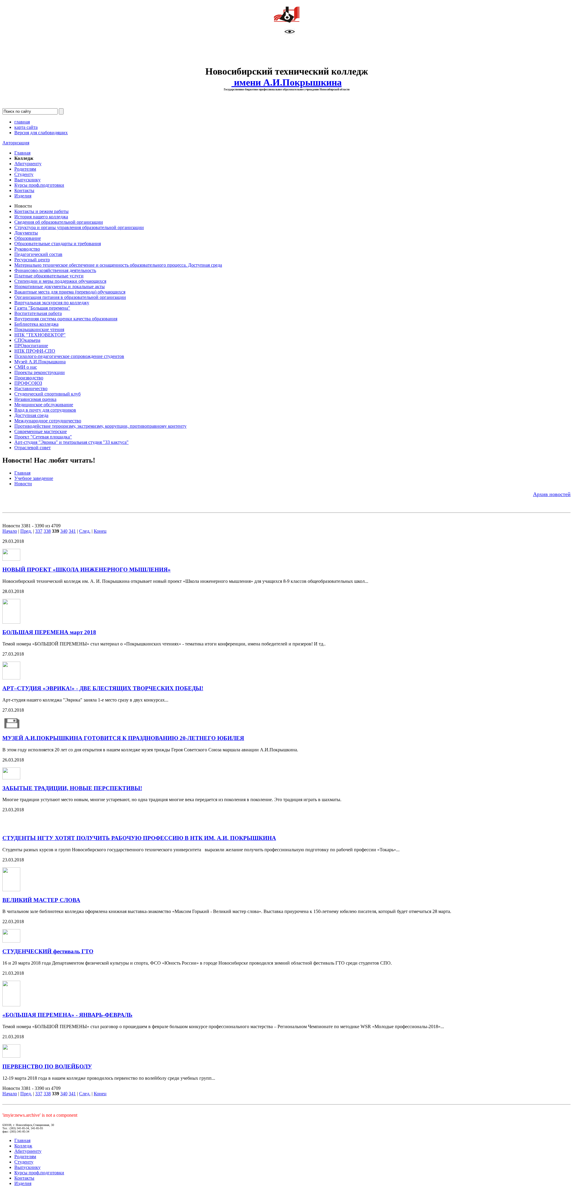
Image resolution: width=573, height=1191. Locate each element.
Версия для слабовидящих (41, 132)
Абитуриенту (27, 163)
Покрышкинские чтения (39, 329)
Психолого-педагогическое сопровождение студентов (69, 356)
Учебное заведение (33, 478)
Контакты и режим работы (41, 211)
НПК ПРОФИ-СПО (34, 350)
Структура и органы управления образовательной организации (79, 227)
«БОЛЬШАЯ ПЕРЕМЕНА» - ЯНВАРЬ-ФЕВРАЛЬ (67, 1015)
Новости (23, 483)
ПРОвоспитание (31, 345)
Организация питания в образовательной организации (70, 297)
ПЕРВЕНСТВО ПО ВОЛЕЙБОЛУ (47, 1066)
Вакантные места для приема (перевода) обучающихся (69, 291)
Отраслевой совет (32, 447)
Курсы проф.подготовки (39, 185)
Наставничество (30, 388)
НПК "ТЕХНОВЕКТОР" (40, 334)
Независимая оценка (35, 399)
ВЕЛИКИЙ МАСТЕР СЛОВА (41, 900)
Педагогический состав (38, 254)
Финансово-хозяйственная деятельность (55, 270)
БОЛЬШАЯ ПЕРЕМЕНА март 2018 (49, 632)
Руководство (27, 248)
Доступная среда (31, 415)
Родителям (25, 169)
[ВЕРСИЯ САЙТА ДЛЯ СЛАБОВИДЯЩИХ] (289, 32)
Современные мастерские (40, 431)
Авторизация (15, 142)
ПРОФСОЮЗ (28, 383)
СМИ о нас (25, 367)
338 (47, 531)
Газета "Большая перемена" (42, 308)
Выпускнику (27, 179)
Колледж (23, 1145)
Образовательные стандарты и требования (57, 243)
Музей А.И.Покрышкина (40, 361)
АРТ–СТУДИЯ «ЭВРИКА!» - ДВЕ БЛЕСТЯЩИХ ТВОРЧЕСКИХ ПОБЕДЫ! (102, 688)
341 (72, 531)
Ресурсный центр (32, 259)
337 (38, 531)
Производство (28, 377)
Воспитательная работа (38, 313)
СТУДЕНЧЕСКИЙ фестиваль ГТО (47, 951)
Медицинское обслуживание (43, 404)
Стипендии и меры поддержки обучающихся (60, 281)
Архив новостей (552, 494)
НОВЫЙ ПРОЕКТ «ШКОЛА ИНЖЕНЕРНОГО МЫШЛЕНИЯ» (86, 569)
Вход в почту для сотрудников (45, 410)
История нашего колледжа (41, 216)
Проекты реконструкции (39, 372)
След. (84, 531)
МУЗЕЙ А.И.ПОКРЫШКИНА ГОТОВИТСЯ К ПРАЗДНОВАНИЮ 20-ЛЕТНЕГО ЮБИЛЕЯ (123, 738)
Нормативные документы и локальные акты (59, 286)
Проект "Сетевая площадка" (43, 436)
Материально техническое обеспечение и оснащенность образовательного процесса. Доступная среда (118, 265)
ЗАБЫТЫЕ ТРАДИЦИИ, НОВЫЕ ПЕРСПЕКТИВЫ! (72, 788)
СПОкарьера (27, 340)
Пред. (26, 531)
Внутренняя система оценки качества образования (65, 318)
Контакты (24, 190)
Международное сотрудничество (47, 420)
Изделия (22, 195)
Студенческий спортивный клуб (47, 393)
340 (63, 531)
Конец (100, 531)
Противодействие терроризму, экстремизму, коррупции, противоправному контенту (100, 426)
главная (22, 121)
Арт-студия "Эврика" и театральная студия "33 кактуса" (71, 442)
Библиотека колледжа (36, 324)
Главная (22, 152)
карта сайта (26, 127)
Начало (9, 531)
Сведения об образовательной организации (58, 222)
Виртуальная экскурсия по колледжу (51, 302)
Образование (27, 238)
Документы (26, 232)
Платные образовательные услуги (49, 275)
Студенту (23, 174)
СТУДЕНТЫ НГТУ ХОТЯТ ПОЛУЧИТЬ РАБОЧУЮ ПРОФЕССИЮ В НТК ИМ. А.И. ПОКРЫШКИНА (139, 838)
